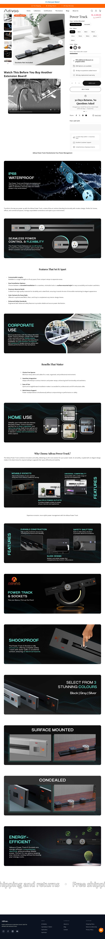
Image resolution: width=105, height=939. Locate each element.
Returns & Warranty (91, 927)
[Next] (60, 42)
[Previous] (17, 42)
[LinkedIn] (12, 931)
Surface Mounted (75, 24)
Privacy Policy (89, 929)
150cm (80, 36)
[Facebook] (8, 931)
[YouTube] (17, 931)
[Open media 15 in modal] (39, 39)
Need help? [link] (98, 115)
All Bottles (44, 924)
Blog (65, 927)
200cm (95, 36)
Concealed (87, 24)
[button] (85, 111)
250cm (73, 40)
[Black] (71, 47)
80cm (85, 32)
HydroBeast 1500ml (46, 927)
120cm (73, 36)
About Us (66, 924)
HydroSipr (44, 932)
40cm (72, 32)
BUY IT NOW (85, 89)
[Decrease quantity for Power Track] (72, 83)
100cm (93, 32)
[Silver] (75, 47)
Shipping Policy (90, 924)
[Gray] (79, 47)
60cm (79, 32)
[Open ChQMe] (101, 930)
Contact (66, 929)
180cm (87, 36)
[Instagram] (3, 931)
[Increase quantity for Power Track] (79, 83)
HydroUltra (44, 929)
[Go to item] (8, 18)
